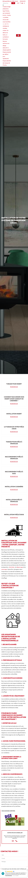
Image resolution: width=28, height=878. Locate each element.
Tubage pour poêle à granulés (14, 442)
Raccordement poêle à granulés (14, 457)
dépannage (20, 567)
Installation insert (14, 414)
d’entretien (12, 567)
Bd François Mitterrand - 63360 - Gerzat (10, 1)
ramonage (4, 569)
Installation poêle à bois (14, 514)
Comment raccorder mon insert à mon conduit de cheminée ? (14, 399)
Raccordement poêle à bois (14, 472)
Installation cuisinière (14, 486)
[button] (27, 870)
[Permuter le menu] (18, 35)
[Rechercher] (13, 3)
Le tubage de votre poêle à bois (14, 427)
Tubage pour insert (14, 384)
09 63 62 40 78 (22, 1)
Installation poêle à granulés (14, 500)
